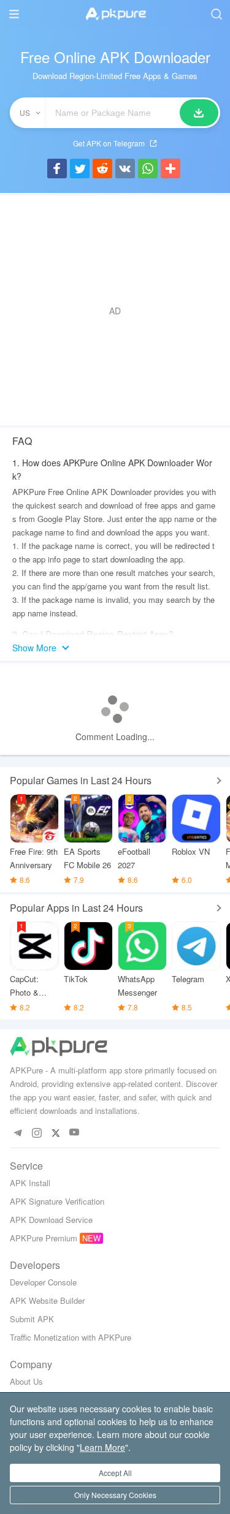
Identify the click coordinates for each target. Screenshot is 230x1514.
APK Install (30, 1183)
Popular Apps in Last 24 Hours (76, 908)
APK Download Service (51, 1219)
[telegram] (17, 1132)
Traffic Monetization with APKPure (70, 1337)
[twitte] (55, 1132)
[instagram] (36, 1132)
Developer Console (43, 1282)
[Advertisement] (115, 310)
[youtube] (74, 1132)
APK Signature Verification (57, 1201)
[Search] (199, 112)
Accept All (115, 1472)
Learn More (102, 1447)
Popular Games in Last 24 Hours (80, 780)
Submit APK (32, 1319)
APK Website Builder (47, 1300)
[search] (216, 14)
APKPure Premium (43, 1238)
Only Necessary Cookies (115, 1494)
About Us (26, 1381)
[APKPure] (115, 14)
